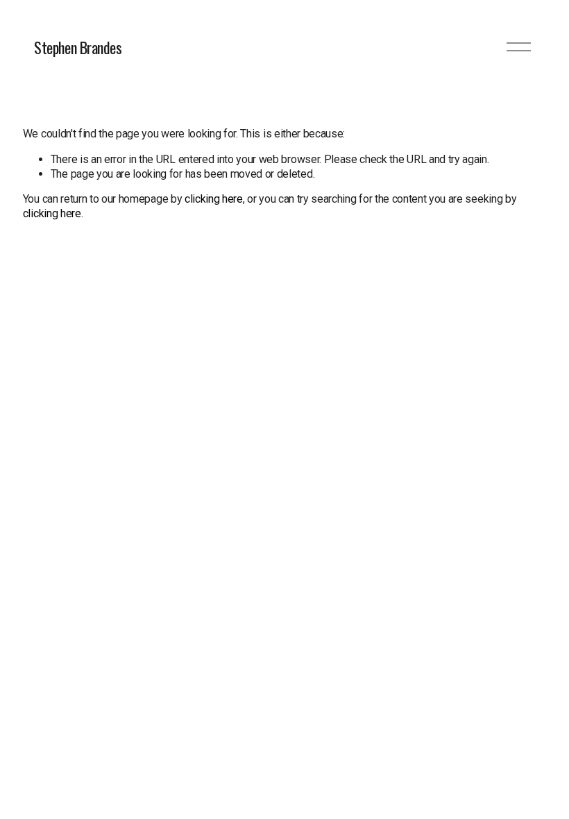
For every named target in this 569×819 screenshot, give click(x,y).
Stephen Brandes (77, 47)
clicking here (214, 198)
